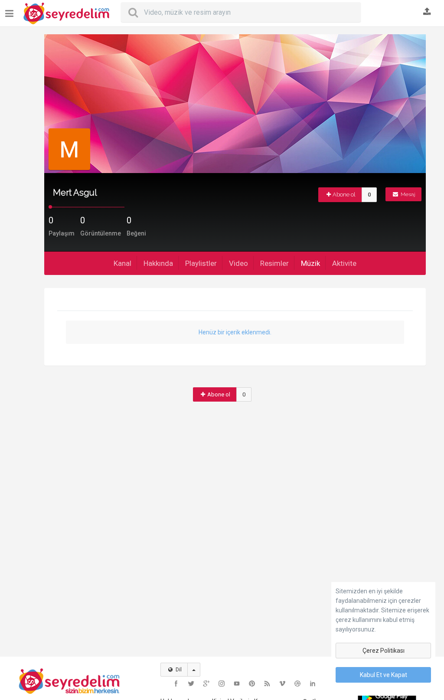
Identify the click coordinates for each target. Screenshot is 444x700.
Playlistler (201, 263)
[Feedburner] (267, 683)
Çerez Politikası (383, 650)
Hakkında (158, 263)
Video (238, 263)
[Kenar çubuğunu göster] (11, 10)
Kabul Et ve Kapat (383, 674)
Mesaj (407, 194)
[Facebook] (176, 683)
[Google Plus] (206, 683)
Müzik (310, 263)
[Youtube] (237, 683)
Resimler (274, 263)
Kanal (122, 263)
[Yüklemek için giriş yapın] (427, 12)
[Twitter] (191, 683)
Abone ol (344, 194)
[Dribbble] (297, 683)
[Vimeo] (282, 683)
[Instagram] (222, 683)
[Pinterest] (252, 683)
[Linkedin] (313, 683)
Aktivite (344, 263)
